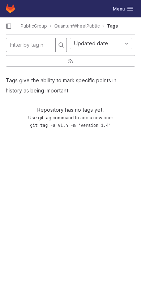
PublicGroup (34, 26)
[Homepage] (10, 8)
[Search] (61, 45)
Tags (112, 26)
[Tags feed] (70, 61)
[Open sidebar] (8, 26)
